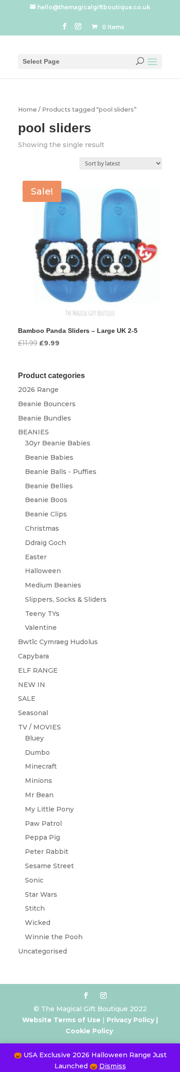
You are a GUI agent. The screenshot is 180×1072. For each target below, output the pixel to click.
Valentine (41, 627)
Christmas (42, 528)
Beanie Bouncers (47, 404)
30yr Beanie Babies (57, 443)
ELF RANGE (38, 670)
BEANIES (33, 432)
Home (27, 109)
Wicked (37, 922)
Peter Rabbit (46, 851)
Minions (38, 780)
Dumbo (37, 752)
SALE (27, 698)
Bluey (34, 738)
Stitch (35, 908)
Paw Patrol (43, 823)
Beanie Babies (49, 457)
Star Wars (41, 894)
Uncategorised (42, 951)
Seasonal (33, 713)
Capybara (33, 656)
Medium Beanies (53, 585)
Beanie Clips (46, 514)
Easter (36, 557)
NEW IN (31, 685)
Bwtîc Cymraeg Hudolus (58, 642)
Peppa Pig (42, 837)
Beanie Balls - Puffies (60, 472)
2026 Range (38, 389)
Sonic (34, 880)
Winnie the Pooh (54, 937)
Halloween (43, 571)
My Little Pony (49, 809)
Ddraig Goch (45, 543)
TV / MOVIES (39, 727)
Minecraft (41, 766)
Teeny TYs (42, 614)
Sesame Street (49, 866)
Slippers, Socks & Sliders (66, 599)
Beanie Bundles (44, 418)
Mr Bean (39, 795)
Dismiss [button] (112, 1066)
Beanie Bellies (49, 486)
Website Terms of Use (61, 1020)
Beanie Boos (46, 500)
